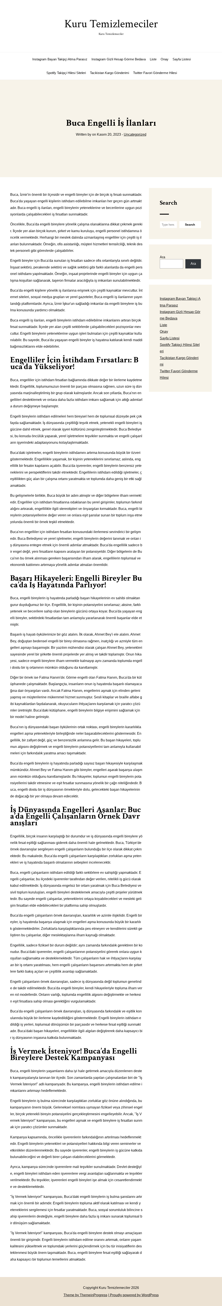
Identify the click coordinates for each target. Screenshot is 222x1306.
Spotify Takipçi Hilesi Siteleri (66, 73)
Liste (153, 59)
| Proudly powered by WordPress (133, 1295)
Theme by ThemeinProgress (85, 1295)
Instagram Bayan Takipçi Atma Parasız (59, 59)
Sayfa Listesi (182, 59)
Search (168, 203)
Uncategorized (135, 134)
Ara (162, 257)
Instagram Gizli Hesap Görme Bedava (118, 59)
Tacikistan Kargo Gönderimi (109, 73)
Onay (164, 59)
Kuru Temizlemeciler (111, 26)
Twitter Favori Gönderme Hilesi (155, 73)
